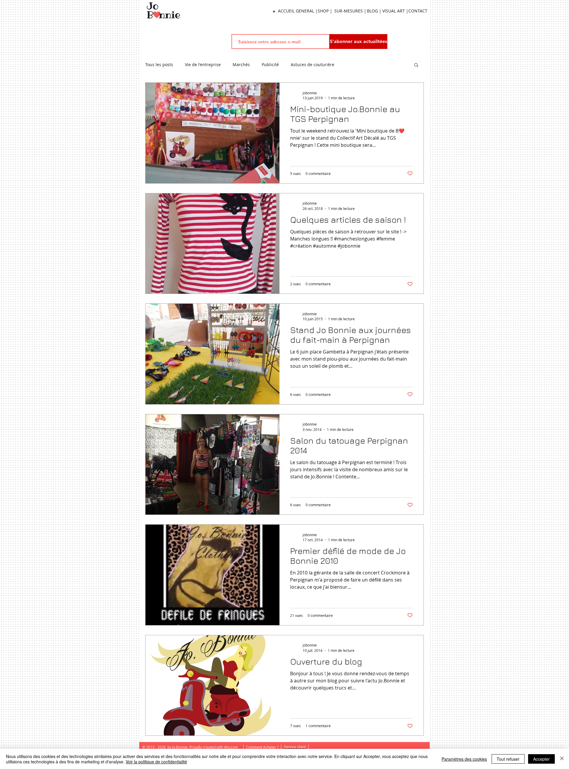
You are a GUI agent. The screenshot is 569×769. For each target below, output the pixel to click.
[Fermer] (561, 759)
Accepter (541, 759)
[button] (416, 65)
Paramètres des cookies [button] (464, 759)
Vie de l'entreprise (203, 64)
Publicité (270, 64)
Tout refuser (508, 759)
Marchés (241, 64)
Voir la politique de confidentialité (156, 762)
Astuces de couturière (312, 64)
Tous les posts (159, 64)
